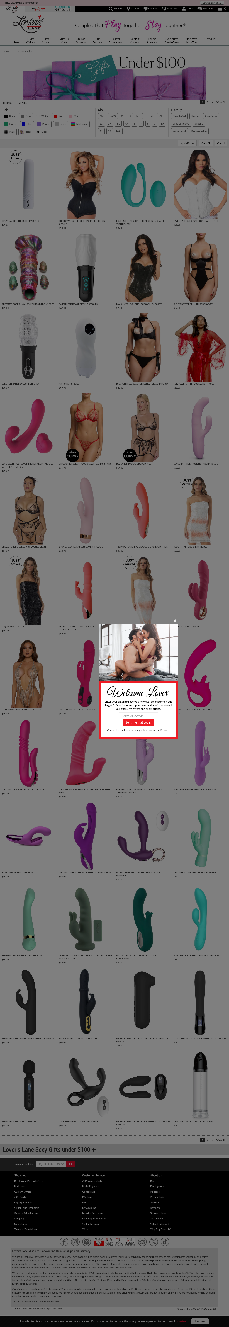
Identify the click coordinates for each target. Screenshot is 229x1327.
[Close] (174, 620)
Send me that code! (138, 722)
